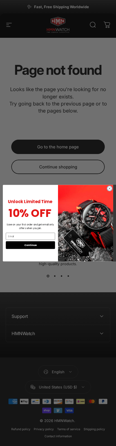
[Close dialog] (109, 188)
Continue (30, 245)
